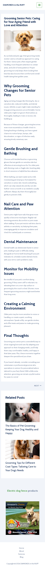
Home (21, 548)
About (21, 551)
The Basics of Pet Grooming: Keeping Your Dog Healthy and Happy (21, 429)
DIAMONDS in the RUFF (14, 5)
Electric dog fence (17, 490)
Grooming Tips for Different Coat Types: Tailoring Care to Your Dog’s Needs (20, 466)
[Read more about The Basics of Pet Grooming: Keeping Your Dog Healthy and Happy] (22, 412)
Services (21, 554)
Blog (21, 557)
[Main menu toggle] (39, 5)
